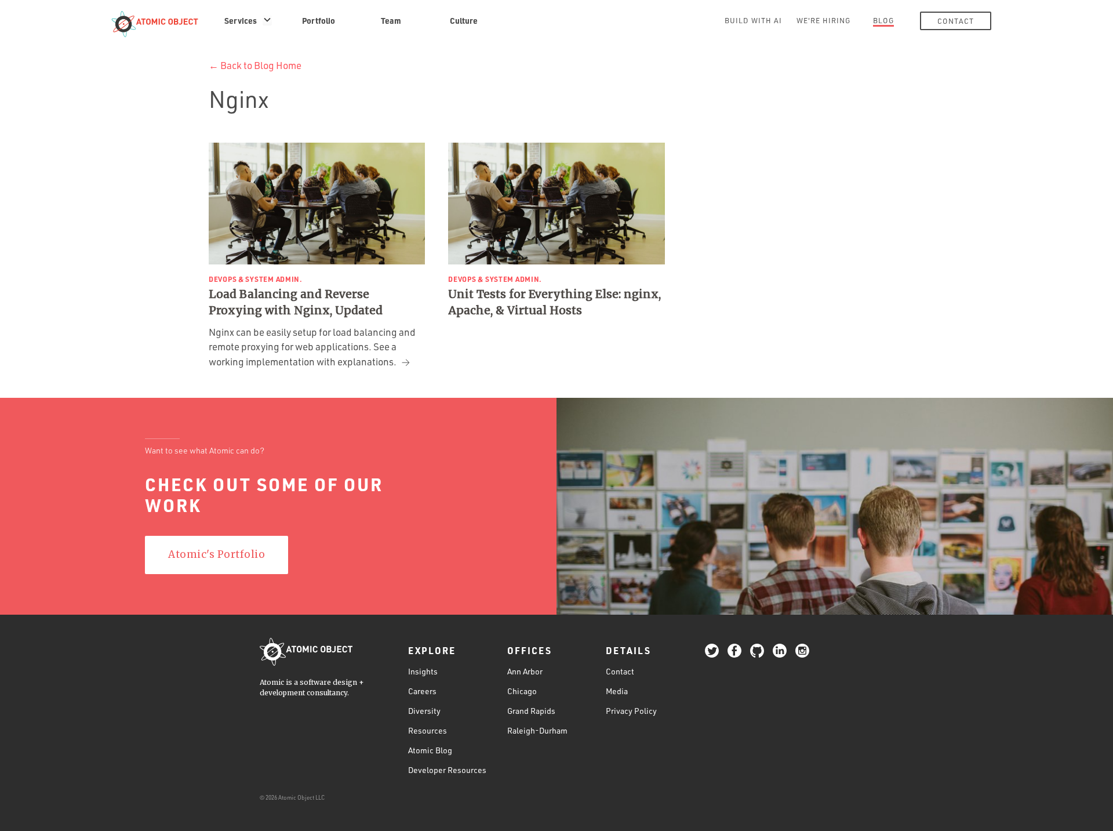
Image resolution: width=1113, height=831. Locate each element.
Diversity (424, 711)
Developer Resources (447, 770)
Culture (464, 20)
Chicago (522, 691)
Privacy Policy (631, 711)
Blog (883, 20)
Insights (423, 671)
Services (240, 20)
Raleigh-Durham (537, 730)
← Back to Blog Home (255, 65)
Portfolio (318, 20)
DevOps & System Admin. (256, 279)
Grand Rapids (531, 711)
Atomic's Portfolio (216, 554)
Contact (955, 21)
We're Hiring (823, 20)
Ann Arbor (525, 671)
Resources (427, 730)
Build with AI (753, 20)
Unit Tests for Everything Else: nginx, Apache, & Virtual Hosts (554, 302)
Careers (422, 691)
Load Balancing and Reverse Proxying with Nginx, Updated (296, 302)
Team (391, 20)
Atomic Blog (430, 750)
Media (617, 691)
